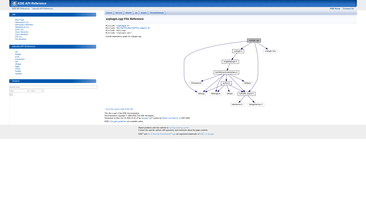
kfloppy (18, 64)
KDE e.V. (204, 134)
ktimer (17, 69)
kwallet (18, 71)
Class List (19, 29)
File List (18, 37)
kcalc (17, 57)
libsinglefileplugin (157, 13)
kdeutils (129, 13)
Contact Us (348, 8)
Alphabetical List (22, 27)
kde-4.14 (119, 13)
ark (136, 13)
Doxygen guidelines (118, 121)
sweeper (18, 74)
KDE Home (335, 8)
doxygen (144, 118)
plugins (144, 13)
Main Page (19, 20)
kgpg (17, 66)
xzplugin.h (123, 26)
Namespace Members (24, 25)
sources (109, 13)
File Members (20, 39)
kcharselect (20, 59)
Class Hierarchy (21, 32)
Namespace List (22, 22)
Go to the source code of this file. (119, 109)
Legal (211, 134)
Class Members (21, 34)
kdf (16, 62)
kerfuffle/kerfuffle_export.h (133, 28)
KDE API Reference (21, 8)
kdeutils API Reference (42, 8)
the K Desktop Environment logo (162, 134)
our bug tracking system (179, 128)
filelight (18, 54)
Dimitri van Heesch (170, 118)
